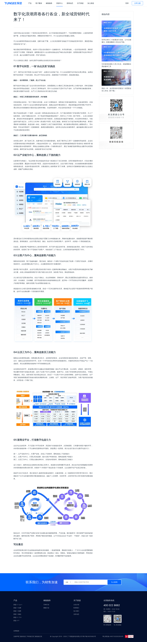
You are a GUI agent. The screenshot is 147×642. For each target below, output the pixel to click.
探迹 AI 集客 (17, 611)
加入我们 (76, 611)
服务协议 (23, 636)
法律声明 (16, 636)
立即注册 (137, 3)
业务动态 (76, 614)
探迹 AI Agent (18, 604)
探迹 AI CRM (18, 617)
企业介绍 (76, 604)
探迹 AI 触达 (17, 614)
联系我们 (76, 608)
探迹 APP (16, 620)
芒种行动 (46, 604)
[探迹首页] (13, 3)
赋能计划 (46, 608)
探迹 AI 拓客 (17, 608)
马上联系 (114, 582)
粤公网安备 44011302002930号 (112, 636)
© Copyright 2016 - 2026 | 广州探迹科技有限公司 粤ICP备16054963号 (73, 636)
